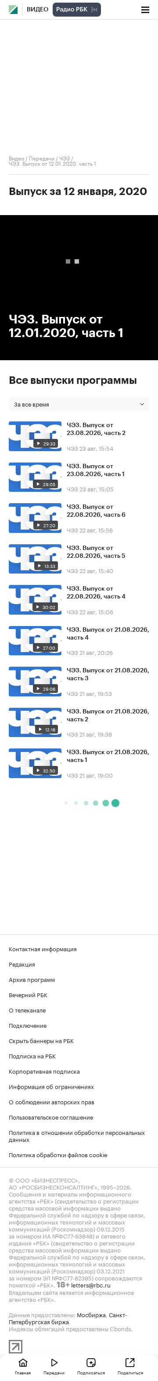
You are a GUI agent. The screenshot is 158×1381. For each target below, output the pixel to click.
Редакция (22, 963)
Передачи (41, 157)
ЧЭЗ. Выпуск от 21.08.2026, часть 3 (108, 675)
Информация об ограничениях (51, 1086)
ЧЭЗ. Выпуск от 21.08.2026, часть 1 (108, 756)
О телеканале (27, 1009)
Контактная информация (43, 948)
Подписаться (91, 1372)
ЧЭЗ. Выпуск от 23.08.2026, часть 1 (96, 470)
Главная (23, 1372)
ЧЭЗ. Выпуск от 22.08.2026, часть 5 (96, 552)
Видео (37, 10)
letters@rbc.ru (91, 1284)
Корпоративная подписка (44, 1070)
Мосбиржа (91, 1314)
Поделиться (130, 1372)
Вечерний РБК (28, 994)
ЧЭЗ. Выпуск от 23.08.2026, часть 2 (96, 429)
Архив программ (32, 978)
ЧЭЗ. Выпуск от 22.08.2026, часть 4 (96, 593)
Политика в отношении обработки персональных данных (77, 1135)
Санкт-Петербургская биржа (68, 1317)
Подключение (28, 1024)
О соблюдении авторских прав (51, 1101)
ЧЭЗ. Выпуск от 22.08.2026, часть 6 (96, 511)
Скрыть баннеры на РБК (41, 1040)
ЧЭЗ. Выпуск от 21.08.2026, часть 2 (108, 716)
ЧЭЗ (64, 157)
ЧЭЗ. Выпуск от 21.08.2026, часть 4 (108, 634)
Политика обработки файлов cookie (58, 1154)
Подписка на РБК (32, 1055)
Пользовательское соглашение (51, 1116)
